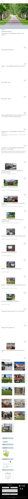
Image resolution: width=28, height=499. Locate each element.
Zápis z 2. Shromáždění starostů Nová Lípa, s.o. (13, 351)
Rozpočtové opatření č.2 (8, 327)
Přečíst (25, 47)
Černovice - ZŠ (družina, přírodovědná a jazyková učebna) (12, 171)
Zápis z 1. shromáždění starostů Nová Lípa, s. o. (13, 66)
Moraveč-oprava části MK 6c (9, 252)
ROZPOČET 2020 (6, 98)
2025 (7, 472)
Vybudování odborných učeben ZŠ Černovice (13, 236)
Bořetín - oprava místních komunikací (11, 268)
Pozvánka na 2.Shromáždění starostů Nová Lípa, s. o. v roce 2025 (12, 148)
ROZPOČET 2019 (6, 82)
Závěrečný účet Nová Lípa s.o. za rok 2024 (12, 311)
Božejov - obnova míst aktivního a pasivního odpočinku (13, 204)
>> (10, 471)
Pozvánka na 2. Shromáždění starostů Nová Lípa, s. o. (13, 132)
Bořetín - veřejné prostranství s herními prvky (13, 285)
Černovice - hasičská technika (9, 187)
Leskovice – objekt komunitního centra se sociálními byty (12, 220)
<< (5, 471)
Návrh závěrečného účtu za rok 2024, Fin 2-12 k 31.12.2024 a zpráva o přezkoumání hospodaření (13, 116)
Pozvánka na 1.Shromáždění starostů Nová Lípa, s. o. (12, 34)
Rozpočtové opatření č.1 (7, 49)
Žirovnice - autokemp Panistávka (10, 301)
